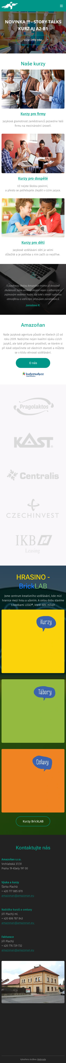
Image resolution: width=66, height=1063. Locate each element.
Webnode (41, 1059)
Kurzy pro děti (33, 242)
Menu (61, 6)
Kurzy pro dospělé (33, 178)
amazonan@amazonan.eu (18, 895)
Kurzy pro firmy (33, 114)
